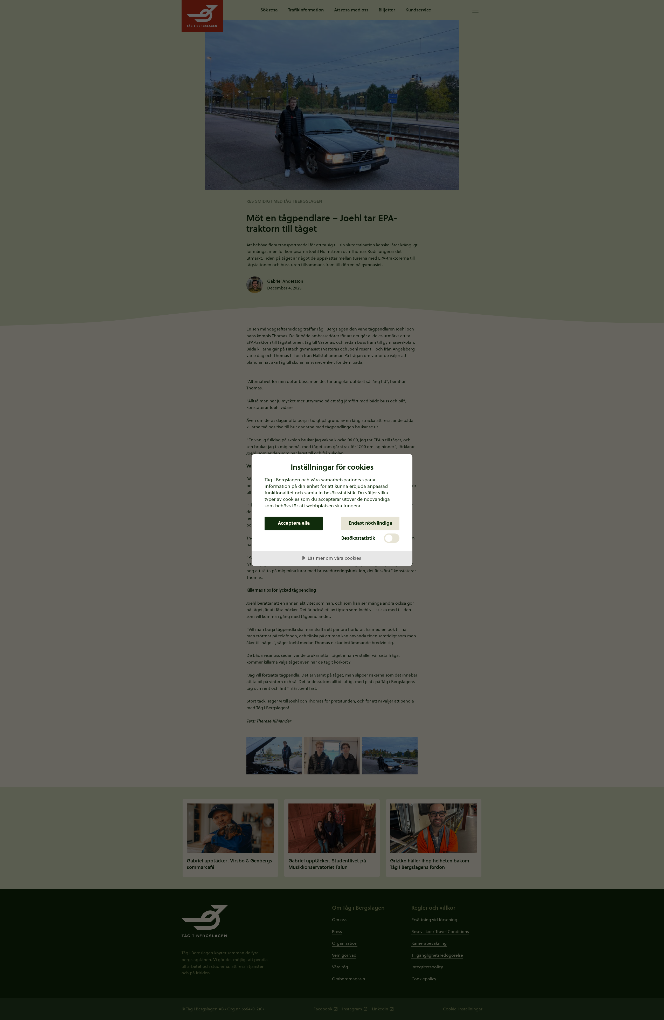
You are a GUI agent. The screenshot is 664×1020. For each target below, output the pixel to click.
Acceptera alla (294, 523)
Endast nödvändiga (370, 523)
